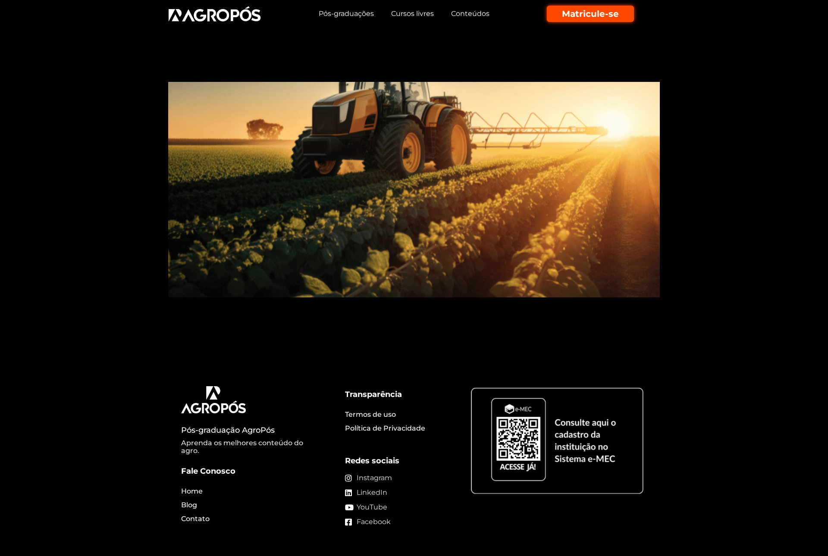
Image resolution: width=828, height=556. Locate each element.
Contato (195, 519)
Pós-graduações (346, 13)
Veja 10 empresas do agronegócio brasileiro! (321, 66)
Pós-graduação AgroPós (228, 430)
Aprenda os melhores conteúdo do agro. (242, 447)
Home (192, 491)
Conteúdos (470, 13)
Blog (189, 505)
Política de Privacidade (385, 428)
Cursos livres (412, 13)
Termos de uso (370, 414)
